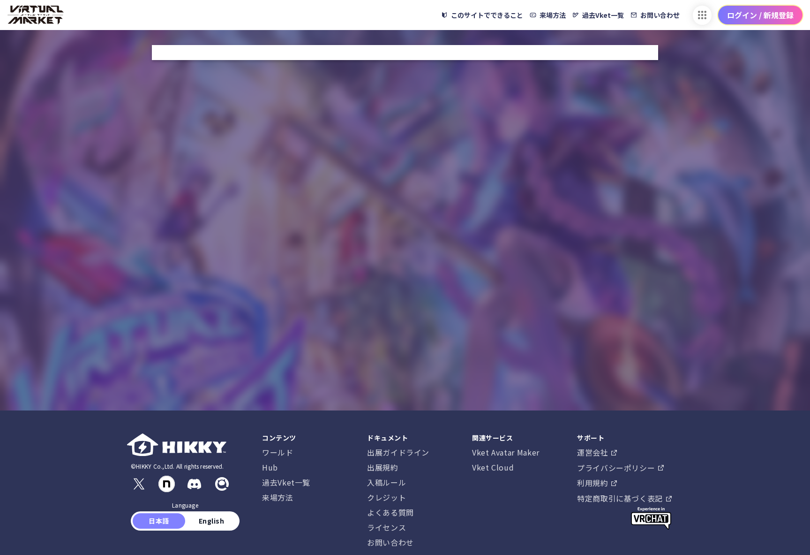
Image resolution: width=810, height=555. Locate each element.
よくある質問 (390, 512)
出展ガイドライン (398, 452)
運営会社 (593, 452)
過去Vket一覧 (286, 482)
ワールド (277, 452)
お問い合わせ (390, 542)
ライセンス (386, 527)
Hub (270, 467)
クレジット (386, 497)
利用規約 (593, 482)
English (211, 520)
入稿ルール (386, 482)
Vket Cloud (493, 467)
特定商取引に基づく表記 (621, 498)
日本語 (159, 520)
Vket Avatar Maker (506, 452)
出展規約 (382, 467)
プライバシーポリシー (617, 467)
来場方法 (277, 497)
